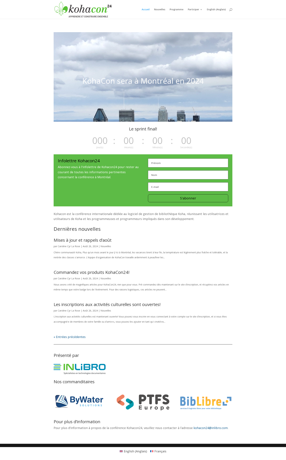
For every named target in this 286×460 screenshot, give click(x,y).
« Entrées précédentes (70, 337)
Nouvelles (159, 9)
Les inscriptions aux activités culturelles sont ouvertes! (107, 304)
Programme (176, 9)
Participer (193, 9)
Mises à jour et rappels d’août (83, 240)
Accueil (146, 9)
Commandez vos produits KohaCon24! (91, 272)
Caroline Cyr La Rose (69, 246)
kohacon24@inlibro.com (210, 428)
